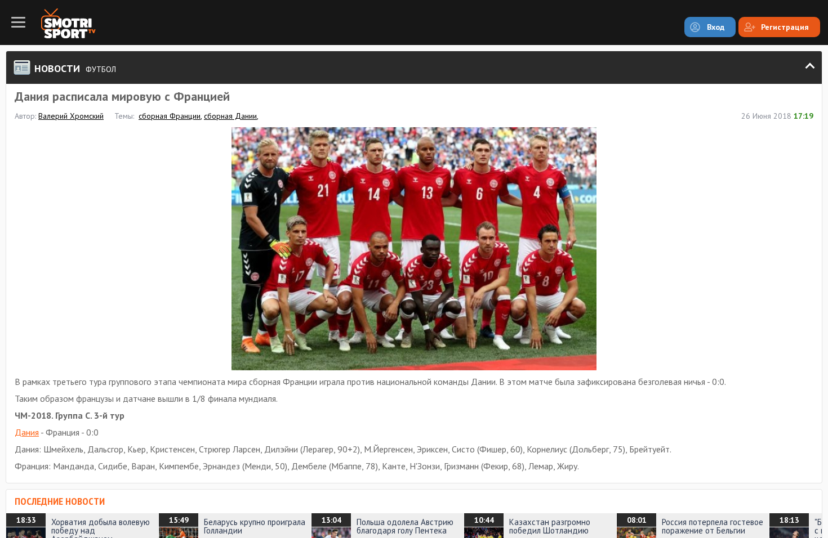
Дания (27, 432)
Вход (715, 27)
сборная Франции (170, 116)
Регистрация (785, 27)
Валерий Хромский (71, 116)
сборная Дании (230, 116)
